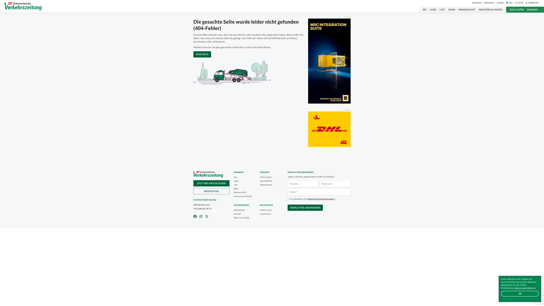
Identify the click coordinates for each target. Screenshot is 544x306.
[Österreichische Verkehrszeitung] (23, 6)
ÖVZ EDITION (266, 181)
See (424, 9)
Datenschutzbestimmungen (321, 199)
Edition (532, 9)
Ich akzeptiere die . (313, 199)
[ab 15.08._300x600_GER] (329, 60)
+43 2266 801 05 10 (202, 208)
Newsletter (477, 2)
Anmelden (533, 2)
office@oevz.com (201, 204)
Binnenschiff (467, 9)
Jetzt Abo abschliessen (211, 183)
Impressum (265, 213)
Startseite (202, 54)
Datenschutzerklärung (524, 288)
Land (433, 9)
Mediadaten (489, 2)
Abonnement (266, 184)
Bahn (452, 9)
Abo (511, 2)
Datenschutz (266, 210)
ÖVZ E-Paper (517, 9)
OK (519, 293)
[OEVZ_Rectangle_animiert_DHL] (329, 128)
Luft (442, 9)
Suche (520, 2)
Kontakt (500, 2)
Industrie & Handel (491, 9)
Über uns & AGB (241, 217)
